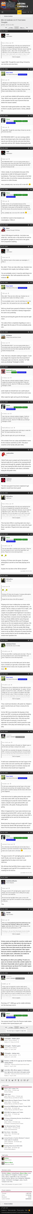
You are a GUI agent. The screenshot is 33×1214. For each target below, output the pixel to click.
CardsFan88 (12, 1176)
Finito (11, 1181)
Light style (5, 1207)
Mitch (3, 24)
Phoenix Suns (7, 1115)
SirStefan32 (9, 1180)
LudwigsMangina (15, 1173)
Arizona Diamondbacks (10, 1149)
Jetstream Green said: (7, 844)
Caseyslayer (23, 1176)
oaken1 (7, 1176)
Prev (11, 27)
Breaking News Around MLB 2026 (13, 1146)
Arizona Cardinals (13, 1040)
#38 (31, 475)
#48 (31, 909)
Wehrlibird (4, 1173)
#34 (31, 332)
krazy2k (25, 1180)
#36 (31, 402)
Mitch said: (5, 80)
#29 (31, 148)
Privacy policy (20, 1210)
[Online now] (4, 647)
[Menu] (2, 12)
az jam (17, 1176)
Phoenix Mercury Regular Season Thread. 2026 (17, 1100)
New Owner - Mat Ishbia (10, 1132)
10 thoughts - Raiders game (12, 1038)
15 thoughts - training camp (11, 1053)
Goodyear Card (5, 1181)
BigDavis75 (8, 1175)
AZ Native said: (6, 377)
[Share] (28, 31)
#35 (31, 367)
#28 (31, 115)
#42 (31, 640)
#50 (31, 1010)
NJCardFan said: (6, 545)
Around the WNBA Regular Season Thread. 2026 (17, 1106)
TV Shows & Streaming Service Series (13, 1123)
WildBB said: (5, 984)
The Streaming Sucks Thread (12, 1126)
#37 (31, 449)
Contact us (4, 1210)
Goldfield (20, 1175)
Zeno (16, 1178)
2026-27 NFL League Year (11, 1088)
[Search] (31, 12)
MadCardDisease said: (7, 427)
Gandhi (6, 1040)
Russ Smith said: (6, 742)
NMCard (13, 1178)
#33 (31, 282)
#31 (31, 225)
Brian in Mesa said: (7, 43)
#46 (31, 832)
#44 (31, 731)
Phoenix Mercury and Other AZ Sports (13, 1097)
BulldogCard (21, 1178)
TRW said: (4, 127)
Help (26, 1210)
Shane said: (5, 159)
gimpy (21, 1180)
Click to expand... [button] (16, 57)
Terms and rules (12, 1210)
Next (21, 27)
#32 (31, 246)
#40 (31, 534)
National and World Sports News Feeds (20, 1064)
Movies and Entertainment (10, 1129)
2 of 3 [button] (16, 27)
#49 (31, 973)
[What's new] (28, 12)
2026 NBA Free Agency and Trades (13, 1112)
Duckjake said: (5, 783)
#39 (31, 493)
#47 (31, 877)
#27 (31, 69)
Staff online (5, 1155)
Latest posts (5, 1085)
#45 (31, 772)
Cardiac (3, 1180)
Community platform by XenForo (15, 1212)
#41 (31, 575)
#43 (31, 674)
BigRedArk (27, 1178)
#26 (31, 31)
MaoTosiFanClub (6, 1178)
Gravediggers (16, 1180)
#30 (31, 189)
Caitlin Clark (7, 1094)
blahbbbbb (28, 1198)
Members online (6, 1170)
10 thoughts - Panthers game (12, 1046)
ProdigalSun (15, 1175)
